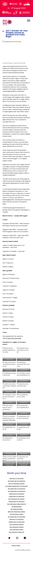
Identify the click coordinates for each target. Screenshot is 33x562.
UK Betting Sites (16, 506)
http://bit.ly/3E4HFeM (14, 338)
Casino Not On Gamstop (16, 494)
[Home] (8, 22)
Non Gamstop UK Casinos (16, 499)
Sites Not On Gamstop (17, 478)
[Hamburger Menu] (28, 20)
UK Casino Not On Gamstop (16, 481)
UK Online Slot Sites (16, 509)
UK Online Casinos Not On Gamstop (16, 486)
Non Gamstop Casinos (17, 524)
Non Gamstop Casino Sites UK (16, 504)
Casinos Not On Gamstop (17, 501)
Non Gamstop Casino (16, 514)
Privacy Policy (16, 545)
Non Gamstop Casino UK (16, 532)
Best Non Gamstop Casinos (16, 512)
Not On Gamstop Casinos (17, 484)
